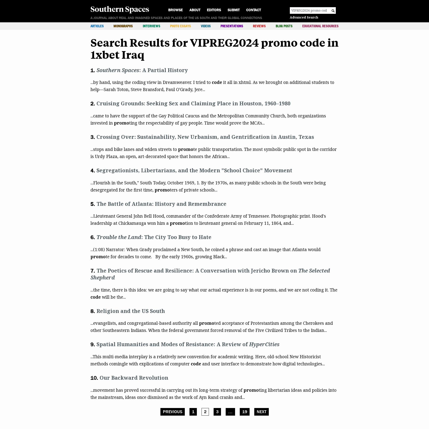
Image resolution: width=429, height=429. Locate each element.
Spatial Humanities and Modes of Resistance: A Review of (188, 344)
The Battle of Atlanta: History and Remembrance (161, 203)
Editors (214, 10)
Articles (97, 26)
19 (244, 411)
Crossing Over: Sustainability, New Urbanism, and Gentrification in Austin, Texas (205, 136)
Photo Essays (180, 26)
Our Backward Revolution (134, 377)
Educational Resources (320, 26)
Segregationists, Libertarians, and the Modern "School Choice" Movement (194, 170)
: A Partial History (142, 70)
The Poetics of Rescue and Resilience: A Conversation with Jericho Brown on (210, 274)
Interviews (151, 26)
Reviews (259, 26)
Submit (234, 10)
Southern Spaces (119, 9)
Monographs (123, 26)
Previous (172, 411)
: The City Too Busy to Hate (154, 237)
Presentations (232, 26)
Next (261, 411)
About (194, 10)
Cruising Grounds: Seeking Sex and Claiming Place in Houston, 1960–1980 (193, 103)
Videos (206, 26)
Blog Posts (284, 26)
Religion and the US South (131, 310)
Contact (253, 10)
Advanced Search (304, 17)
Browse (175, 10)
